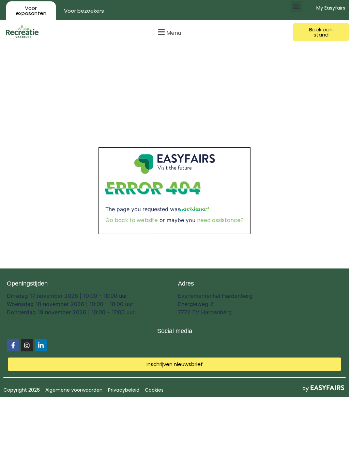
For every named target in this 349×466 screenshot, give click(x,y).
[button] (296, 6)
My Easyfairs (330, 7)
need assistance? (220, 220)
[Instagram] (27, 345)
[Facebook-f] (13, 345)
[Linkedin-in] (41, 345)
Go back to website (131, 220)
